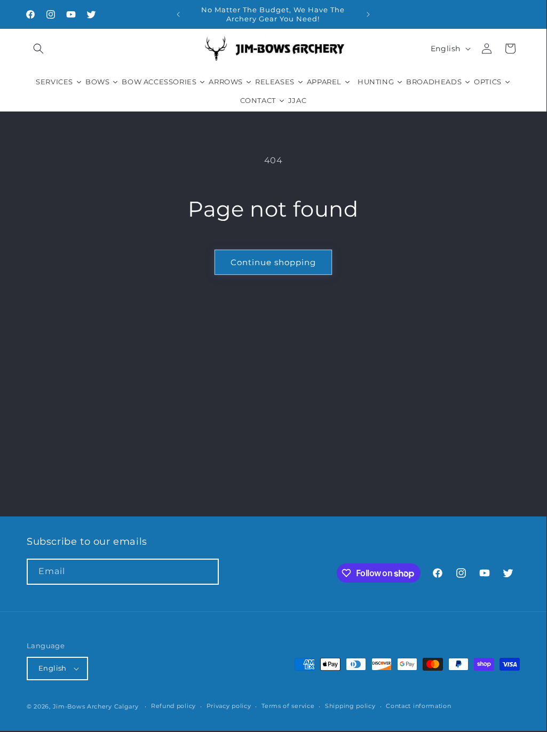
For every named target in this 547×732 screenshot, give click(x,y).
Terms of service (287, 706)
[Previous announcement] (178, 14)
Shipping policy (350, 706)
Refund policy (173, 706)
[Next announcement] (368, 14)
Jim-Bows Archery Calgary (96, 706)
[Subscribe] (206, 572)
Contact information (418, 706)
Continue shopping (273, 262)
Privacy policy (229, 706)
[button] (38, 48)
